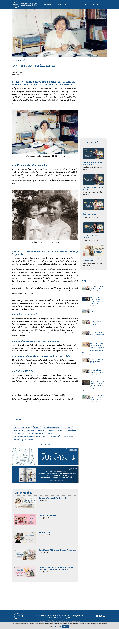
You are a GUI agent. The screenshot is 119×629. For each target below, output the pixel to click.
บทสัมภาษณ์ (21, 60)
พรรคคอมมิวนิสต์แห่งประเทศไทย (33, 433)
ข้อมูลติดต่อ (99, 4)
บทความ (14, 60)
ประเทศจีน (16, 433)
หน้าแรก (44, 4)
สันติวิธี (44, 436)
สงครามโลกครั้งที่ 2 (55, 436)
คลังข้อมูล (74, 4)
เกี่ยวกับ (49, 4)
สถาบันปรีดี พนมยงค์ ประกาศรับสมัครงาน (45, 456)
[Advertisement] (45, 593)
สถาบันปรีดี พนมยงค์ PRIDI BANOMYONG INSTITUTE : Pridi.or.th (26, 4)
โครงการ (67, 4)
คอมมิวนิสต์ (49, 433)
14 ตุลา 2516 (41, 430)
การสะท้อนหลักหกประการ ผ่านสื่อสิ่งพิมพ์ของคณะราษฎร (93, 163)
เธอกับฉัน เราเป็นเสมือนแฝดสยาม (49, 515)
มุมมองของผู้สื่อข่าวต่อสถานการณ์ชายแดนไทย (96, 371)
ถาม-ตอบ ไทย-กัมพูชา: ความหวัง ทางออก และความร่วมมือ (96, 323)
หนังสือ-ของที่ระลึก (89, 4)
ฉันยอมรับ (65, 626)
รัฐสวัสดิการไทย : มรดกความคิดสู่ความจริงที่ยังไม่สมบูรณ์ (92, 214)
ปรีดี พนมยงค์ (37, 427)
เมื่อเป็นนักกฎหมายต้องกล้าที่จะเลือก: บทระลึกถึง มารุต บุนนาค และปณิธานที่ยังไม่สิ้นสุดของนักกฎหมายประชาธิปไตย (97, 385)
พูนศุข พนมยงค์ (68, 427)
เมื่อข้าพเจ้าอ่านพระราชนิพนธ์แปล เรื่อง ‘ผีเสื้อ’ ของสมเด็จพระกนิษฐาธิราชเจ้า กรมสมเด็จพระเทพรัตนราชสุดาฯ (57, 568)
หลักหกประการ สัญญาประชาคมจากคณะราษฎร (93, 188)
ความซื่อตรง (30, 430)
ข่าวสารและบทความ (58, 4)
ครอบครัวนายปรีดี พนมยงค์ (52, 427)
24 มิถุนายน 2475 (18, 430)
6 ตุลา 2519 (51, 430)
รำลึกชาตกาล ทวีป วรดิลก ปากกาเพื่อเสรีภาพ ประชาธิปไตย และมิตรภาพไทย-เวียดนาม (97, 301)
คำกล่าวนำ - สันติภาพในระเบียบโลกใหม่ (96, 311)
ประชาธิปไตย (72, 430)
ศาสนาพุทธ (61, 430)
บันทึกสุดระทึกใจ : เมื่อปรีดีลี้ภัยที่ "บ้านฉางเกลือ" (53, 498)
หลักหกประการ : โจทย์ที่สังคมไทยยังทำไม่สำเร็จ (93, 237)
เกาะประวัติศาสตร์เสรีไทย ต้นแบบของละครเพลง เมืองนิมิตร (93, 260)
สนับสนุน (81, 4)
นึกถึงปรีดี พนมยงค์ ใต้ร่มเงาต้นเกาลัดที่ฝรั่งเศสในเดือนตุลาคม (57, 550)
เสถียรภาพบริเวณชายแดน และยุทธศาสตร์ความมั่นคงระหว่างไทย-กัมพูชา (97, 334)
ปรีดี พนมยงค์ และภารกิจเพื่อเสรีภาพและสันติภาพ (97, 288)
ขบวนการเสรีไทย (69, 436)
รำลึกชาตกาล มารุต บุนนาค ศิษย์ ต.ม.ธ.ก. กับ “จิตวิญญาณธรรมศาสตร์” (97, 397)
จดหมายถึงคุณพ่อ (44, 532)
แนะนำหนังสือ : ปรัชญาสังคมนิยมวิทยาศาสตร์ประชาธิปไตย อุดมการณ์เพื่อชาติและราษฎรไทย (45, 474)
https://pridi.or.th (76, 621)
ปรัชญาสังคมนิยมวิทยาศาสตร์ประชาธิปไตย (26, 436)
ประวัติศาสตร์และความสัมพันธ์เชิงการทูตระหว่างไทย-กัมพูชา (97, 361)
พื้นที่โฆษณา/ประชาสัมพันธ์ (45, 445)
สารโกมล (16, 440)
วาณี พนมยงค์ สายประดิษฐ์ (21, 427)
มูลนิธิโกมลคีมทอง (27, 440)
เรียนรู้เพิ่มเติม (58, 626)
